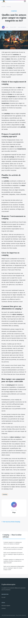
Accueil (3, 6)
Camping (8, 6)
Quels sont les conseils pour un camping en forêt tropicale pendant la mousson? (13, 548)
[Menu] (24, 1)
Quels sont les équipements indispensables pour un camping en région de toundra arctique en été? (14, 568)
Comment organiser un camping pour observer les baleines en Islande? (13, 543)
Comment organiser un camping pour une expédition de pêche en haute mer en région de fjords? (14, 561)
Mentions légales (6, 605)
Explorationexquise (8, 584)
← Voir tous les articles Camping (11, 521)
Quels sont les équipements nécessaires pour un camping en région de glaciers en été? (14, 554)
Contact (4, 608)
